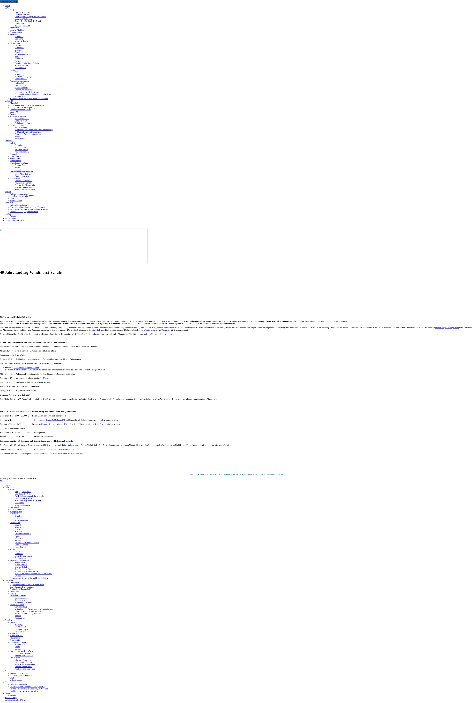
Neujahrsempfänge (22, 152)
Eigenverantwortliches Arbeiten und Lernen (27, 585)
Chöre (17, 551)
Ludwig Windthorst (17, 509)
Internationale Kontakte (19, 642)
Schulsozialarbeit (16, 636)
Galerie (12, 143)
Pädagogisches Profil (23, 492)
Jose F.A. (95, 424)
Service (8, 192)
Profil (12, 10)
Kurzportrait (14, 507)
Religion (18, 540)
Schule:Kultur (15, 633)
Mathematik (19, 527)
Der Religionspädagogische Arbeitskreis (30, 496)
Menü (2, 481)
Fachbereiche (15, 523)
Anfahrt (13, 695)
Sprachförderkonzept (23, 54)
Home (7, 485)
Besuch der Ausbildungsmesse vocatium (30, 134)
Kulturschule (20, 562)
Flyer (12, 678)
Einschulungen (20, 627)
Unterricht (9, 101)
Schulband (19, 554)
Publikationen (20, 138)
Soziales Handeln (21, 545)
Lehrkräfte (19, 518)
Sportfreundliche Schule (24, 569)
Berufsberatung (21, 607)
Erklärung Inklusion (22, 25)
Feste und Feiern (21, 629)
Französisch (19, 531)
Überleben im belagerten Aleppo (26, 368)
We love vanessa (20, 370)
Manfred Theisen (57, 449)
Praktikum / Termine (18, 596)
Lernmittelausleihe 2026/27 (15, 220)
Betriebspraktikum (22, 598)
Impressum (9, 203)
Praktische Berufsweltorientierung (28, 611)
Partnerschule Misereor (24, 176)
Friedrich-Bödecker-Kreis (65, 453)
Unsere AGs (14, 591)
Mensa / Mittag (11, 698)
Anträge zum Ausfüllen (19, 673)
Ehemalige (19, 624)
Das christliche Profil (23, 494)
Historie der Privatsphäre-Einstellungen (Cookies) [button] (29, 689)
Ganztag (13, 593)
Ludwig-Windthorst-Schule (147, 330)
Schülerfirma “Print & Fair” (20, 110)
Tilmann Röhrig (47, 424)
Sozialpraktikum (21, 600)
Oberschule (96, 330)
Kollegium (14, 34)
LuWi (7, 8)
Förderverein (15, 658)
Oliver (103, 424)
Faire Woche (67, 445)
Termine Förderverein (23, 667)
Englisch (18, 529)
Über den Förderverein (23, 660)
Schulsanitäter (15, 640)
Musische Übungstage (23, 556)
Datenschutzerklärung (18, 684)
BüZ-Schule (19, 503)
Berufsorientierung (17, 605)
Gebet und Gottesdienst (24, 498)
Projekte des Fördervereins (25, 664)
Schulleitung (19, 516)
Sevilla (17, 647)
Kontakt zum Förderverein (25, 189)
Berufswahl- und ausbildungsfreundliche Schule (33, 94)
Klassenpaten (15, 638)
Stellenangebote (16, 201)
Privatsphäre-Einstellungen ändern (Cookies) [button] (27, 687)
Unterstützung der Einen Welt (21, 651)
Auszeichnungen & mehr (19, 560)
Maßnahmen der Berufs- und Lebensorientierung (34, 609)
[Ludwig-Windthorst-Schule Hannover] (74, 262)
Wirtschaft (19, 538)
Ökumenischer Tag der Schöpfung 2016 (50, 420)
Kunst (17, 536)
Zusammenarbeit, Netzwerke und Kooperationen (29, 99)
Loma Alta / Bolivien (23, 653)
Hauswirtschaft (20, 68)
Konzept (18, 616)
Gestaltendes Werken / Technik (27, 543)
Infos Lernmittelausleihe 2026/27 (22, 196)
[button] (218, 474)
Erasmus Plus (20, 576)
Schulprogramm (16, 512)
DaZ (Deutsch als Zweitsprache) (22, 587)
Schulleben (9, 141)
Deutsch (18, 525)
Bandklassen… (21, 558)
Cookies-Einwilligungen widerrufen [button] (24, 212)
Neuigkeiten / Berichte (23, 662)
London (18, 649)
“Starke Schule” (21, 565)
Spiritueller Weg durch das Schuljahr (29, 21)
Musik (12, 70)
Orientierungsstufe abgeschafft (447, 328)
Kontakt (8, 214)
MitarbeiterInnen (21, 41)
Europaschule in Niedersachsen (27, 571)
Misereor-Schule (21, 567)
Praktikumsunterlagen (23, 602)
